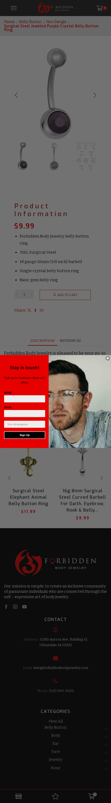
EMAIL (8, 407)
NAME (8, 392)
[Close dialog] (108, 358)
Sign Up (25, 435)
